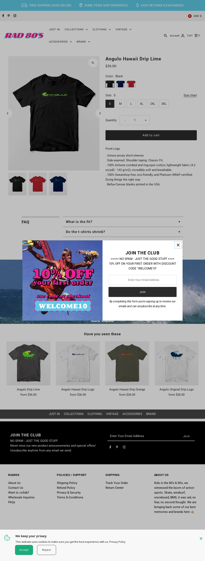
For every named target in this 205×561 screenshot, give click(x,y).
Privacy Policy (117, 542)
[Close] (201, 537)
